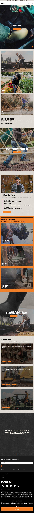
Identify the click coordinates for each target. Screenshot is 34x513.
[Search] (28, 3)
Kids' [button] (11, 123)
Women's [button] (7, 123)
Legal (2, 475)
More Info (3, 477)
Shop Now (2, 70)
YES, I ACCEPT (17, 509)
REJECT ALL (17, 506)
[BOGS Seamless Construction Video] (17, 184)
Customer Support (5, 473)
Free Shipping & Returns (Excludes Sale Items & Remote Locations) (17, 0)
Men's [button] (2, 123)
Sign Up (9, 466)
